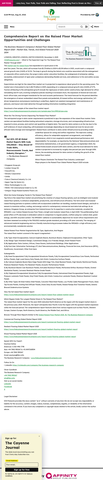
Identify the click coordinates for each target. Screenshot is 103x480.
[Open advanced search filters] (86, 26)
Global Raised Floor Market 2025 (51, 315)
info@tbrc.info (9, 378)
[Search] (81, 26)
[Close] (39, 436)
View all (98, 3)
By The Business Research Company (79, 315)
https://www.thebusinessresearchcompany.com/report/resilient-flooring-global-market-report (41, 329)
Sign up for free (21, 469)
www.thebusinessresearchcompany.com (46, 358)
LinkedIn (7, 384)
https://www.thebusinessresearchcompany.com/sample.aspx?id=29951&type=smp (36, 111)
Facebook (8, 387)
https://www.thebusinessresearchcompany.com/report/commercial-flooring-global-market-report (42, 322)
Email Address (11, 461)
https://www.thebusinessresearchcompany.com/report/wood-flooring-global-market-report (40, 337)
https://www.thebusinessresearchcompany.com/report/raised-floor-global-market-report (39, 295)
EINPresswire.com (12, 60)
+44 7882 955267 (10, 375)
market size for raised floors (18, 66)
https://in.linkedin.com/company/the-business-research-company (38, 365)
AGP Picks (6, 3)
